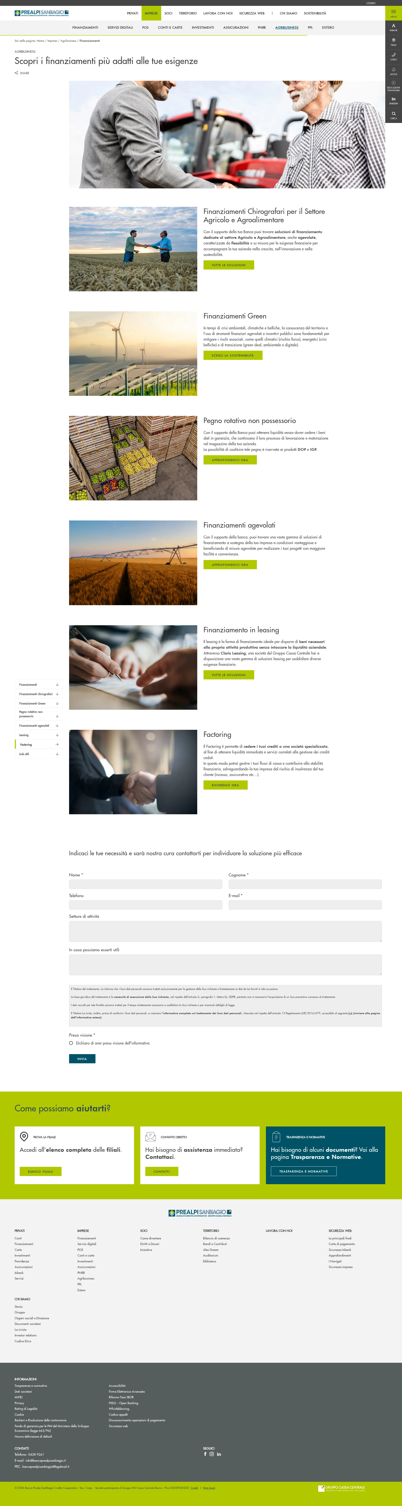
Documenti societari (28, 1323)
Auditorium (210, 1255)
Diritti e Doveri (149, 1243)
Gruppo (20, 1312)
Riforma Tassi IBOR (121, 1397)
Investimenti (22, 1255)
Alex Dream (211, 1249)
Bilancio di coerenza (216, 1238)
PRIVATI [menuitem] (132, 13)
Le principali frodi (340, 1238)
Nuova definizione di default (33, 1436)
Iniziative (146, 1249)
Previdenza (22, 1261)
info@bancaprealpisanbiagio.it (46, 1460)
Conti (18, 1238)
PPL (79, 1284)
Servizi (19, 1278)
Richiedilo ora (225, 785)
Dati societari (23, 1391)
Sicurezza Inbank (340, 1249)
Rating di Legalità (26, 1408)
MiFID (18, 1397)
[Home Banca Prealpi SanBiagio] (41, 13)
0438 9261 (36, 1454)
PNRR (81, 1272)
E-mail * (236, 895)
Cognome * (239, 874)
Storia (18, 1306)
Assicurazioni (24, 1266)
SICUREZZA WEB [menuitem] (252, 13)
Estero (81, 1290)
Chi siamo (22, 1299)
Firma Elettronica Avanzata (127, 1391)
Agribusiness (68, 40)
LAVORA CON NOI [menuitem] (218, 13)
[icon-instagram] (212, 1454)
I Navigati (335, 1261)
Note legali (209, 1488)
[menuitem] (371, 3)
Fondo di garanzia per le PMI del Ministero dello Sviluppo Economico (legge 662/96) (52, 1428)
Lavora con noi (279, 1230)
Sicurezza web (340, 1230)
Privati (19, 1230)
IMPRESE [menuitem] (151, 13)
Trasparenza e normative (31, 1385)
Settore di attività (84, 916)
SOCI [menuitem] (168, 13)
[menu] (227, 13)
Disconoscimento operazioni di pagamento (137, 1420)
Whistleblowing (135, 1408)
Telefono (76, 895)
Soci (143, 1230)
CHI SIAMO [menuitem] (288, 13)
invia (86, 1060)
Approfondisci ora (230, 460)
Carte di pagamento (342, 1243)
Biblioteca (209, 1261)
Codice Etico (23, 1341)
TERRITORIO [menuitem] (188, 13)
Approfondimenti (340, 1255)
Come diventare (150, 1238)
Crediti (194, 1488)
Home (40, 40)
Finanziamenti (24, 1243)
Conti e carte (85, 1255)
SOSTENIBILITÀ (315, 13)
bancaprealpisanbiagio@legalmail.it (45, 1466)
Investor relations (26, 1335)
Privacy (19, 1403)
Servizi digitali (86, 1243)
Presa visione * (82, 1035)
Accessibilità (117, 1385)
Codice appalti (118, 1414)
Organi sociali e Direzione (32, 1318)
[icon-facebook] (205, 1454)
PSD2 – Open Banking (139, 1403)
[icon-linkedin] (219, 1454)
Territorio (211, 1230)
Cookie (19, 1414)
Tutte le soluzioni (229, 265)
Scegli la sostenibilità (233, 355)
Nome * (76, 874)
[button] (393, 13)
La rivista (20, 1329)
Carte (18, 1249)
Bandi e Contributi (215, 1243)
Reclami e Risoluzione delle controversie (40, 1420)
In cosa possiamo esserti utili (94, 949)
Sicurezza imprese (341, 1266)
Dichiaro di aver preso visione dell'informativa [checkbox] (112, 1043)
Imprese (52, 40)
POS (80, 1249)
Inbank (19, 1272)
